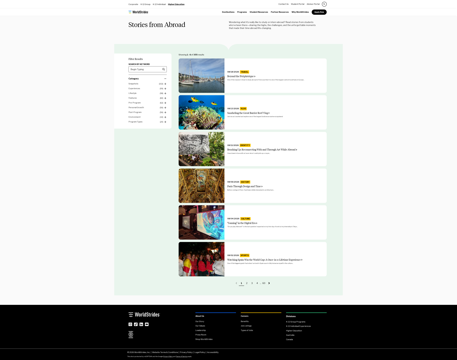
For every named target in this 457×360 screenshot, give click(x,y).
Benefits (245, 321)
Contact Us (283, 4)
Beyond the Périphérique (240, 76)
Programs (242, 12)
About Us (199, 316)
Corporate (133, 4)
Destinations (228, 12)
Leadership (200, 330)
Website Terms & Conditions (165, 352)
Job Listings (246, 326)
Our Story (199, 321)
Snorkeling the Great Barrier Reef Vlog (247, 112)
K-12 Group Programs (295, 322)
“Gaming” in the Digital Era (241, 223)
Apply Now (319, 12)
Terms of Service (182, 356)
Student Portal (297, 4)
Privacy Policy (186, 352)
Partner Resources (280, 12)
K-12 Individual (159, 4)
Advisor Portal (313, 4)
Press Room (200, 335)
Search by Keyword (139, 64)
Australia (290, 335)
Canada (289, 339)
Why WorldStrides (300, 12)
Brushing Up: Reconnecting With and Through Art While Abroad (261, 149)
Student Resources (259, 12)
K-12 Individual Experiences (298, 326)
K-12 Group (145, 4)
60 (264, 284)
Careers (244, 316)
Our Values (200, 326)
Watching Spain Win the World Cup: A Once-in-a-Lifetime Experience (264, 259)
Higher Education (176, 4)
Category (134, 78)
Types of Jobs (247, 330)
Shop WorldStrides (204, 339)
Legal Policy (199, 352)
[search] (324, 4)
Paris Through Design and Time (244, 186)
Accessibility (213, 352)
